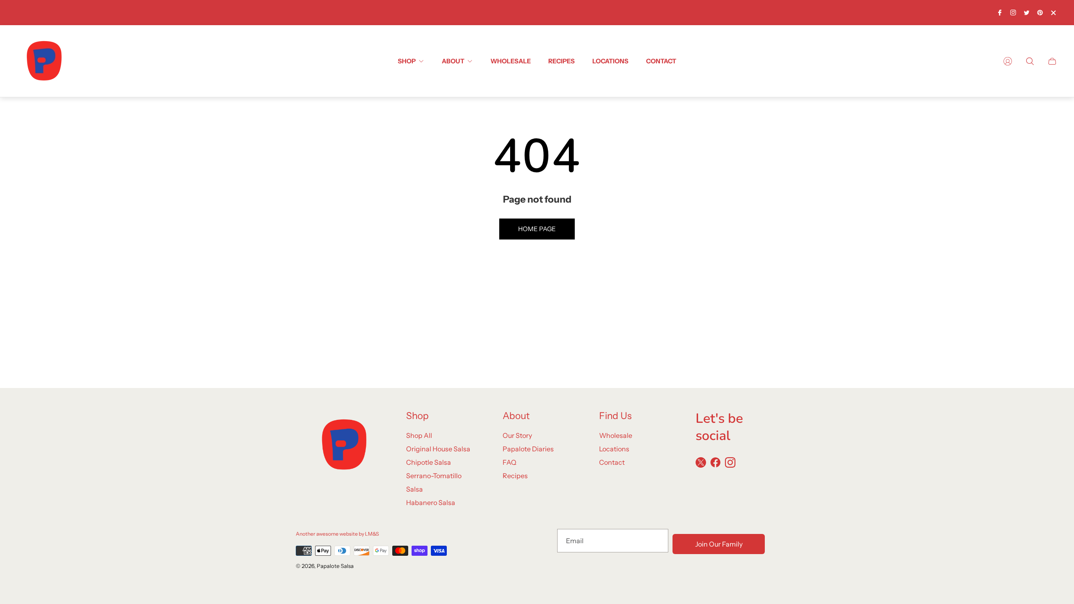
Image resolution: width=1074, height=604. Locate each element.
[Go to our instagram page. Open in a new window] (1013, 12)
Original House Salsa (438, 449)
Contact (612, 462)
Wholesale (615, 435)
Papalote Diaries (528, 449)
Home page (537, 229)
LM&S (372, 534)
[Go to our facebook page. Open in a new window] (999, 12)
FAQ (509, 462)
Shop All (419, 435)
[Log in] (1007, 61)
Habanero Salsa (430, 502)
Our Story (517, 435)
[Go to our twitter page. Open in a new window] (1026, 12)
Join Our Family (719, 544)
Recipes (515, 475)
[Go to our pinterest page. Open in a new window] (1040, 12)
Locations (614, 449)
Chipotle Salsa (428, 462)
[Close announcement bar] (1053, 13)
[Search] (1030, 61)
